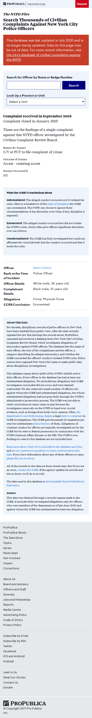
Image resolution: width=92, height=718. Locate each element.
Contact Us (10, 682)
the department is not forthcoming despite (43, 414)
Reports (8, 604)
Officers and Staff (14, 589)
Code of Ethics (13, 620)
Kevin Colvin (42, 267)
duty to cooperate (71, 416)
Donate (82, 3)
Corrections (11, 568)
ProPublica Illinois (14, 532)
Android (19, 656)
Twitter (7, 646)
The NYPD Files (36, 4)
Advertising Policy (15, 614)
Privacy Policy (12, 625)
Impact (8, 563)
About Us (9, 579)
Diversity (9, 594)
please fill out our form (20, 458)
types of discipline (58, 204)
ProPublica (10, 527)
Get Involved (11, 558)
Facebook (9, 651)
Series (7, 548)
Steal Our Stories (14, 677)
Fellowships (22, 599)
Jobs (6, 599)
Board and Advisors (15, 584)
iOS (5, 656)
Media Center (12, 609)
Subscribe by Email (15, 635)
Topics (7, 542)
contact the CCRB (28, 470)
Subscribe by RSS (14, 641)
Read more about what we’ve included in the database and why (44, 447)
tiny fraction (42, 423)
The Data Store (13, 537)
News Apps (10, 553)
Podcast (8, 661)
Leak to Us (10, 672)
